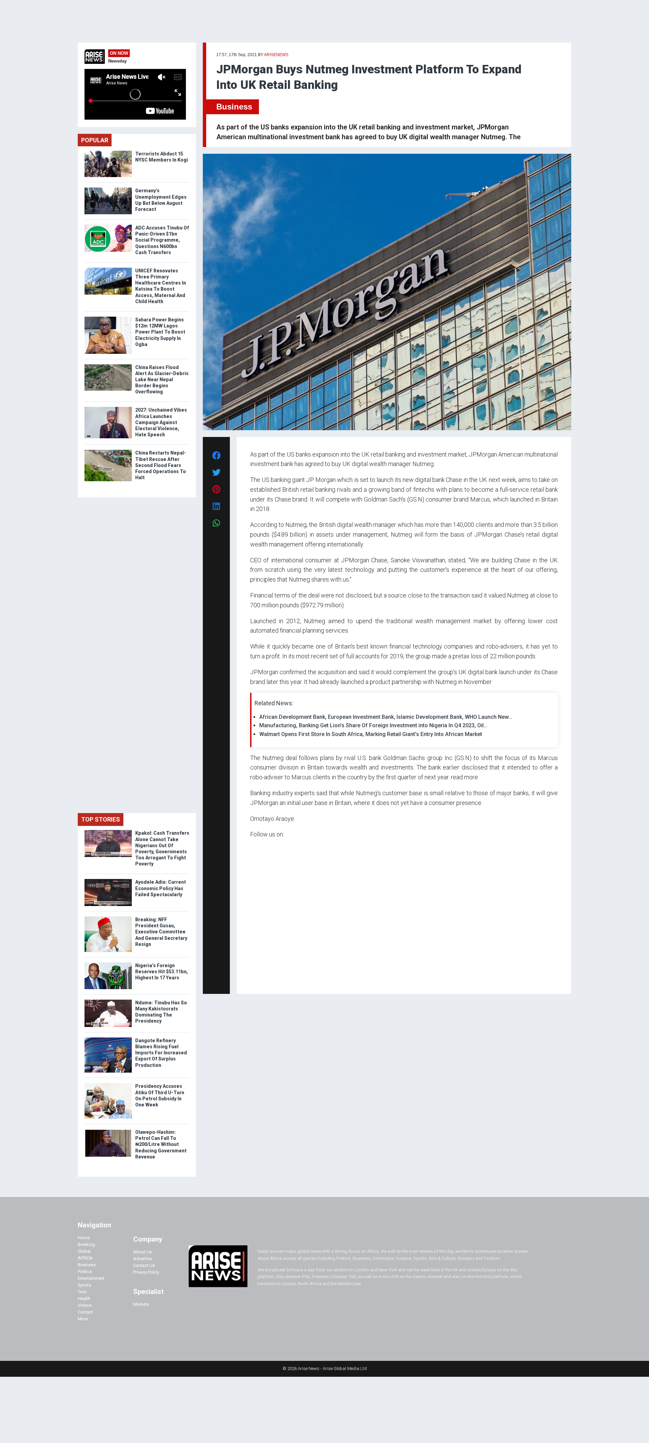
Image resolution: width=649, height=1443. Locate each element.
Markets (141, 1304)
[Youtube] (263, 979)
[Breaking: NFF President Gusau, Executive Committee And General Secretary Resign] (108, 918)
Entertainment (91, 1278)
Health (84, 1298)
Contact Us (144, 1265)
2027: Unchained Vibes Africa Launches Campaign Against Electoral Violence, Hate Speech (161, 422)
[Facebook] (251, 979)
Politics (85, 1271)
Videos (85, 1305)
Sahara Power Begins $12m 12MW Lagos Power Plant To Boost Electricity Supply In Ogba (160, 332)
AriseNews (276, 54)
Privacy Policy (146, 1272)
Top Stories (100, 819)
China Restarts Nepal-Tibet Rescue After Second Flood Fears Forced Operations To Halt (160, 465)
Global (84, 1251)
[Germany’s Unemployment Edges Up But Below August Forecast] (108, 189)
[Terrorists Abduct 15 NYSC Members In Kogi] (108, 152)
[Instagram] (257, 979)
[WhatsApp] (260, 979)
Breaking (86, 1244)
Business (234, 106)
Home (84, 1237)
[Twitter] (254, 979)
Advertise (142, 1258)
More (83, 1318)
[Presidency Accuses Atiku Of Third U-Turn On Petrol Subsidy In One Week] (108, 1084)
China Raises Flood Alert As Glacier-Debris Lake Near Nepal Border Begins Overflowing (162, 380)
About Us (142, 1251)
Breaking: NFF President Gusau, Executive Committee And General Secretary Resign (161, 932)
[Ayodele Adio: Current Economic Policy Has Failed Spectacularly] (108, 880)
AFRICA (85, 1258)
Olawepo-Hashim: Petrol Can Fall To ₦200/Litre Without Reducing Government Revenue (161, 1144)
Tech (82, 1291)
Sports (84, 1285)
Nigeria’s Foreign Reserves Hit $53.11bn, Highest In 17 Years (161, 971)
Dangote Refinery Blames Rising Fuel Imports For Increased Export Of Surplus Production (161, 1053)
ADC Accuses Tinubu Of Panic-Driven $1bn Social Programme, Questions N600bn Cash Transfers (162, 240)
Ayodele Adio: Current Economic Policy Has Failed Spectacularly (160, 888)
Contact (85, 1312)
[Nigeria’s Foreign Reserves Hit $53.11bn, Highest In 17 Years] (108, 964)
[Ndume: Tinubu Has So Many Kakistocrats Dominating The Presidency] (108, 1001)
